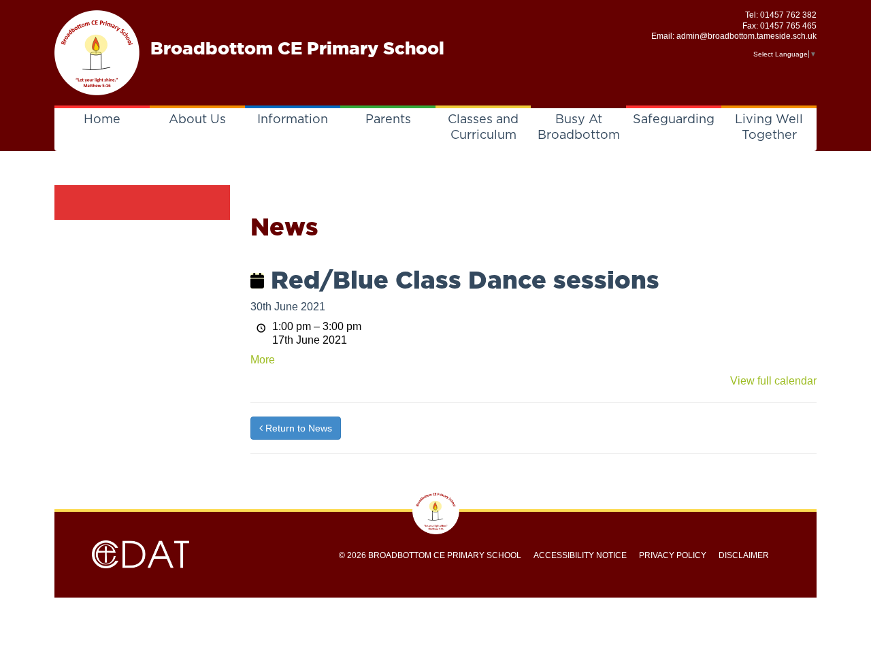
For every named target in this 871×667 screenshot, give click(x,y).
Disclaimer (744, 555)
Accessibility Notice (580, 555)
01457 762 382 (788, 15)
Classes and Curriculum (483, 128)
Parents (388, 120)
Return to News (297, 428)
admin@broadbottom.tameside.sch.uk (746, 36)
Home (102, 120)
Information (292, 120)
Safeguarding (673, 120)
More (262, 359)
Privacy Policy (672, 555)
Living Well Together (769, 128)
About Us (197, 120)
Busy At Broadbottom (579, 128)
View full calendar (773, 381)
